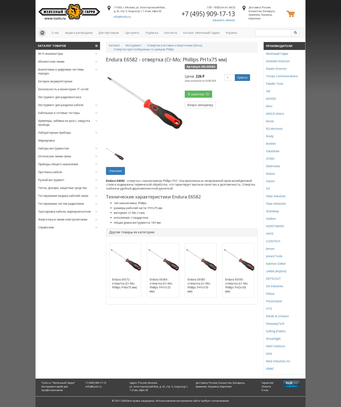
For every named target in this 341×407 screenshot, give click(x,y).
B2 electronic (274, 128)
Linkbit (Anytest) (276, 271)
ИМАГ (270, 368)
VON (269, 353)
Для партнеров (108, 33)
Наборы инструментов (53, 148)
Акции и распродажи (79, 33)
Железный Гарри (277, 53)
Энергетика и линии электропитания (62, 219)
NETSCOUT (273, 278)
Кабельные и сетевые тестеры (59, 113)
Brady (270, 136)
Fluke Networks (276, 203)
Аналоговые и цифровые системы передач (61, 71)
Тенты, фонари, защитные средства (62, 188)
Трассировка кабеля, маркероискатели (64, 211)
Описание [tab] (115, 171)
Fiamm (270, 181)
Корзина (231, 33)
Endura (270, 173)
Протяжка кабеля (50, 172)
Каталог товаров (52, 46)
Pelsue (270, 293)
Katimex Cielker (276, 263)
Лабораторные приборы (54, 132)
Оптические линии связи (54, 156)
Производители (279, 46)
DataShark (272, 151)
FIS (268, 188)
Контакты (170, 33)
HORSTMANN (275, 226)
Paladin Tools (274, 83)
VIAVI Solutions (275, 346)
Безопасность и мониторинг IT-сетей (63, 89)
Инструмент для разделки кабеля (60, 105)
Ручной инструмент (51, 180)
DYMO (270, 158)
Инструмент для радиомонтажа (59, 97)
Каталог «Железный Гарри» (201, 33)
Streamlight (273, 338)
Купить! (242, 77)
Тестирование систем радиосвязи (61, 203)
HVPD (270, 233)
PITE (269, 308)
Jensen (270, 248)
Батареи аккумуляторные (55, 81)
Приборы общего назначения (58, 164)
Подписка (151, 33)
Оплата (266, 386)
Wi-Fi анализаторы (50, 53)
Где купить (132, 33)
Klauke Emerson (276, 68)
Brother (271, 143)
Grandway (272, 211)
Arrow (270, 121)
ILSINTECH (273, 241)
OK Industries (274, 286)
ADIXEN (271, 98)
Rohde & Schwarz (277, 316)
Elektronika (273, 166)
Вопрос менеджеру (200, 105)
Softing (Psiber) (276, 331)
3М (268, 91)
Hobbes (271, 218)
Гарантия (267, 382)
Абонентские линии (51, 61)
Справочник (46, 227)
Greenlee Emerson (278, 61)
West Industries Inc (278, 361)
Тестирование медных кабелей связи (63, 196)
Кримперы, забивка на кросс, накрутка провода (64, 123)
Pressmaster (274, 301)
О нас (55, 33)
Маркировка (46, 140)
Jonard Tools (274, 256)
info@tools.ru (122, 17)
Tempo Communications (282, 76)
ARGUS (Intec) (275, 113)
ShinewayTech (275, 323)
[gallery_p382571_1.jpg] (115, 154)
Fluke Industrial (275, 196)
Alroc (269, 106)
